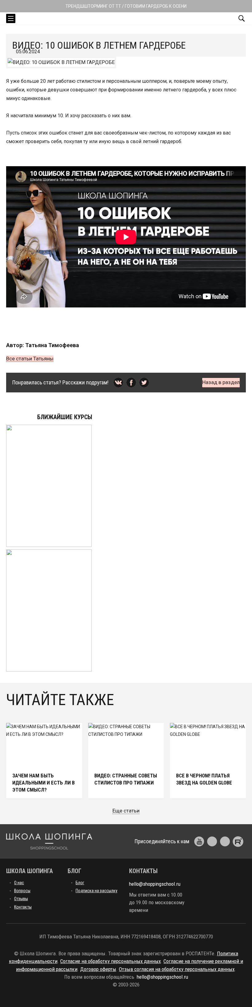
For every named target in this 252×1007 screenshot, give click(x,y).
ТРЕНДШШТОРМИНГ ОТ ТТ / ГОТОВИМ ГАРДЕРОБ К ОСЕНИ (126, 6)
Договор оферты (98, 969)
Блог (80, 882)
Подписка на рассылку (96, 890)
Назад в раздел (221, 382)
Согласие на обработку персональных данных (110, 961)
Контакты (23, 907)
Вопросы (22, 890)
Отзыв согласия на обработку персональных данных (176, 969)
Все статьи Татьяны (29, 358)
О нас (19, 882)
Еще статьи (126, 811)
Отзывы (21, 898)
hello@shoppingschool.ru (154, 884)
